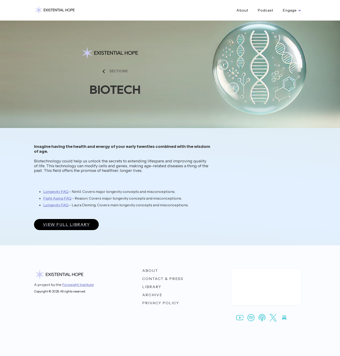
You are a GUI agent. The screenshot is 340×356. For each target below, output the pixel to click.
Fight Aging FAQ (57, 198)
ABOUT (150, 270)
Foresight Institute (78, 284)
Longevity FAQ (55, 191)
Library (151, 287)
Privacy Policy (160, 303)
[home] (55, 10)
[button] (292, 10)
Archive (152, 295)
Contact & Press (162, 279)
